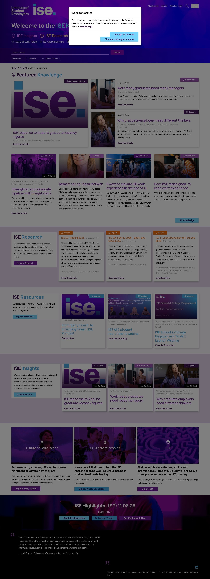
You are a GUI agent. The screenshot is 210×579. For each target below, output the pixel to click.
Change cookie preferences (119, 39)
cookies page (86, 26)
